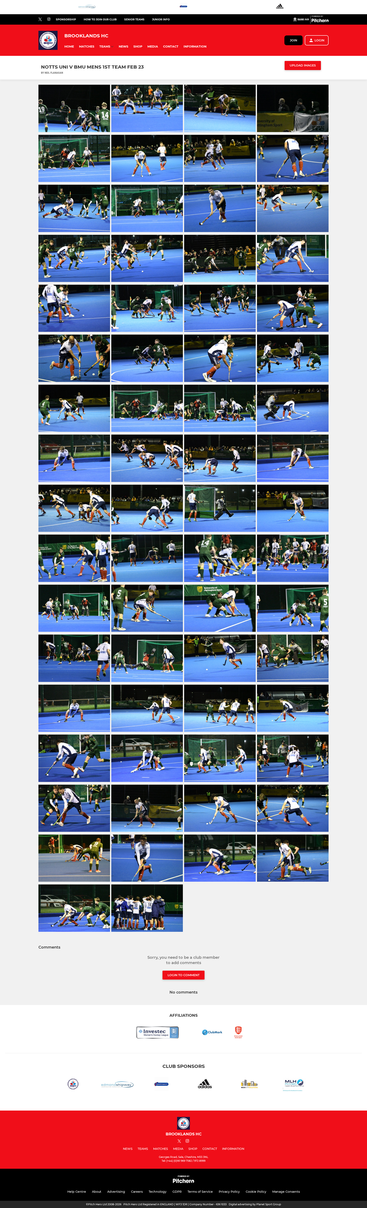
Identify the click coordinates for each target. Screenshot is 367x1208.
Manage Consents (286, 1192)
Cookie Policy (256, 1192)
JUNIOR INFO (161, 19)
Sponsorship (66, 19)
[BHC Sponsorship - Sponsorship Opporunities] (73, 1085)
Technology (158, 1192)
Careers (137, 1192)
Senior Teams (134, 19)
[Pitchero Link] (320, 21)
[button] (69, 46)
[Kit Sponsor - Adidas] (280, 7)
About (96, 1192)
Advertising (116, 1192)
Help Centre (76, 1192)
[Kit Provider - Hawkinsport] (183, 7)
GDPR (177, 1192)
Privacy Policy (229, 1192)
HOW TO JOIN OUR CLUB (100, 19)
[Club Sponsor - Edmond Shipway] (87, 7)
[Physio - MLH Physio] (294, 1085)
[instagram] (49, 19)
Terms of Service (200, 1192)
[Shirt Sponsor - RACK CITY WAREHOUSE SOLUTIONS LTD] (250, 1085)
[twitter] (40, 19)
